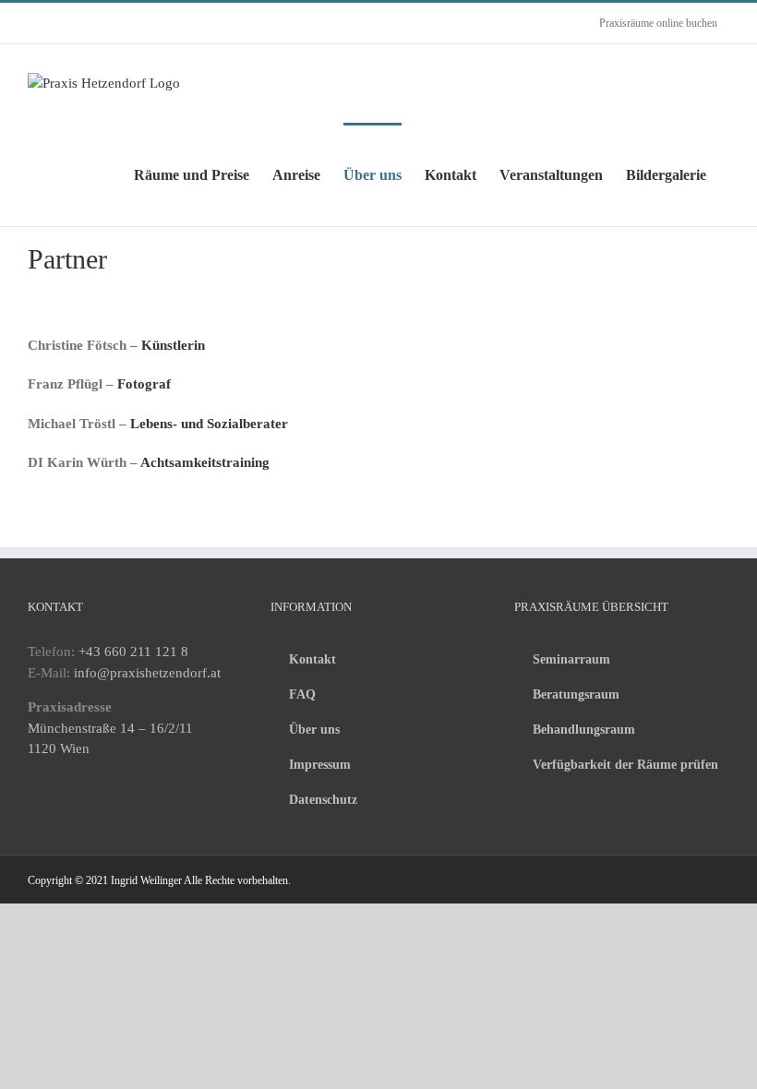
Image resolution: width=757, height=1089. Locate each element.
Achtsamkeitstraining (205, 462)
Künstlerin (173, 345)
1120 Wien (59, 748)
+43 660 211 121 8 (133, 651)
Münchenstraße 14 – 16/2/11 (110, 728)
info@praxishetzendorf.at (147, 672)
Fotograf (144, 384)
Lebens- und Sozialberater (209, 423)
